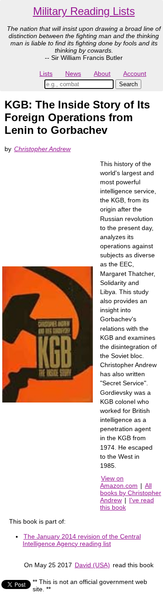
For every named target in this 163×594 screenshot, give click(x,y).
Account (134, 73)
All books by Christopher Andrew (130, 493)
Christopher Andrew (42, 148)
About (102, 73)
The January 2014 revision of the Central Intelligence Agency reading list (82, 540)
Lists (46, 73)
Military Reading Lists (84, 11)
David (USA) (92, 565)
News (73, 73)
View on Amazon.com (119, 482)
